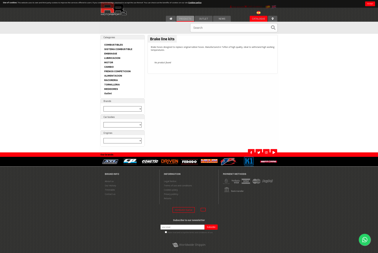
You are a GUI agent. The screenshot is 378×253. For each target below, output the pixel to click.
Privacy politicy (171, 194)
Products (185, 18)
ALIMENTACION (113, 75)
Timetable (110, 189)
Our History (110, 185)
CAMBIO (109, 66)
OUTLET (203, 18)
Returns (167, 198)
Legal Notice (170, 181)
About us (109, 181)
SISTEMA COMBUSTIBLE (118, 49)
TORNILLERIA (112, 84)
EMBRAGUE (110, 53)
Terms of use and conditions (178, 185)
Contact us (110, 194)
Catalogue (258, 18)
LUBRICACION (112, 58)
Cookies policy (171, 189)
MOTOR (108, 62)
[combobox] (262, 13)
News (222, 18)
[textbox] (262, 12)
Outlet (108, 93)
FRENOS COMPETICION (117, 71)
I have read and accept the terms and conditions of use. (190, 232)
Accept (370, 4)
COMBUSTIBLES (113, 44)
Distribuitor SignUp (183, 210)
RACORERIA (111, 80)
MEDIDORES (111, 88)
